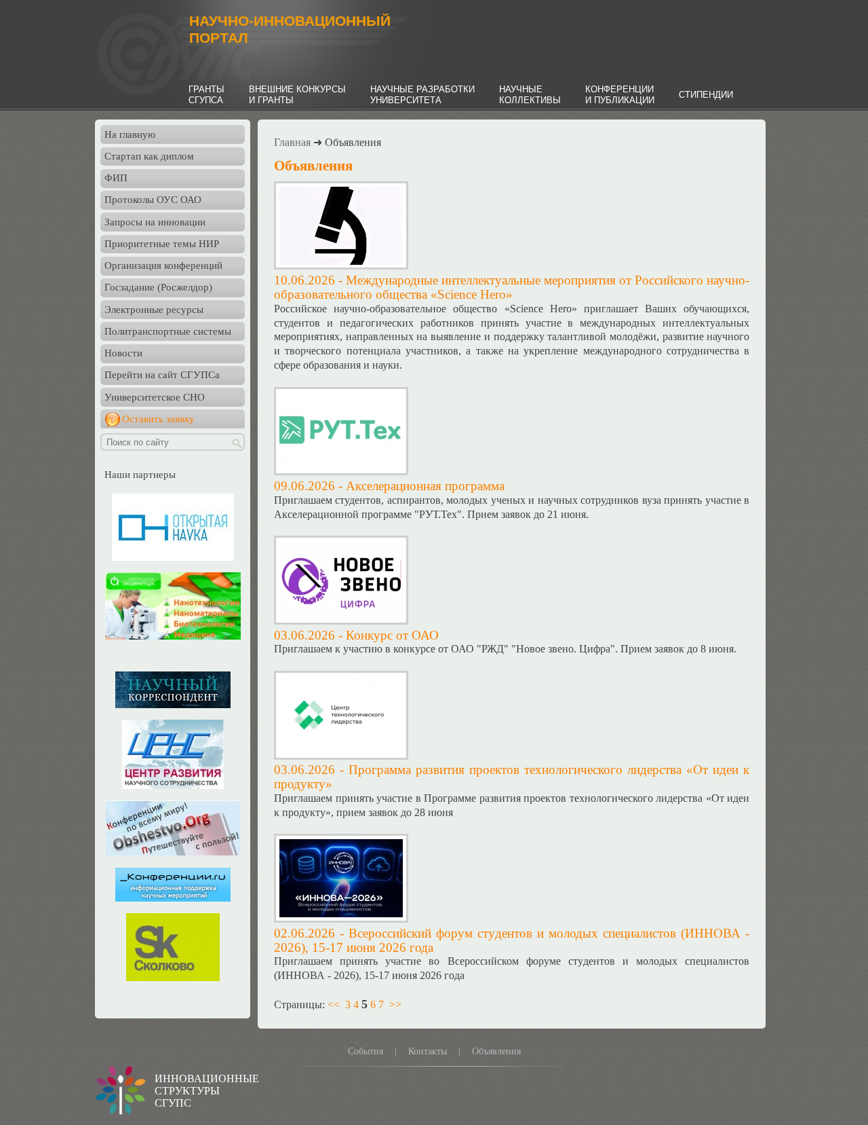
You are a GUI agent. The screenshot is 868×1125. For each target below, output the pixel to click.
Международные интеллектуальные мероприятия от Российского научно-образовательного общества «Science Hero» (511, 287)
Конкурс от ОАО (392, 635)
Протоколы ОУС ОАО (152, 199)
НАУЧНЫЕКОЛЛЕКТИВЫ (530, 94)
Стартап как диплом (149, 156)
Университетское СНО (154, 397)
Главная (292, 142)
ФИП (115, 177)
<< (334, 1004)
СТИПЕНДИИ (706, 95)
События (365, 1051)
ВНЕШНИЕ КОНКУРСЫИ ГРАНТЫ (297, 94)
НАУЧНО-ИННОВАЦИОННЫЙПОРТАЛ (290, 29)
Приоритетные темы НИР (161, 243)
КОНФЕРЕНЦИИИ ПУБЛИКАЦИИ (619, 94)
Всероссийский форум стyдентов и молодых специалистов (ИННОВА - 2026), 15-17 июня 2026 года (511, 940)
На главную (129, 134)
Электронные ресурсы (153, 309)
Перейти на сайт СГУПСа (162, 374)
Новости (123, 353)
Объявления (496, 1051)
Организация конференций (163, 265)
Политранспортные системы (167, 331)
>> (395, 1004)
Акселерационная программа (425, 486)
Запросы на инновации (154, 222)
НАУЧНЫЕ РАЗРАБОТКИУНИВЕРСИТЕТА (422, 94)
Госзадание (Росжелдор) (158, 287)
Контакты (427, 1051)
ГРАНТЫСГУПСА (206, 94)
